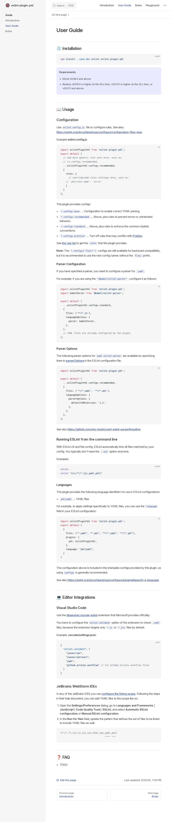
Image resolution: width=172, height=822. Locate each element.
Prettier (137, 236)
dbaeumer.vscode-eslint (82, 615)
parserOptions (75, 360)
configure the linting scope (118, 693)
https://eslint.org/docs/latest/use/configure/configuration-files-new (99, 132)
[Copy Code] (156, 59)
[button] (22, 15)
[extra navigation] (165, 5)
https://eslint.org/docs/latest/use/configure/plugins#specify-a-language (113, 580)
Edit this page (68, 780)
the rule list (69, 243)
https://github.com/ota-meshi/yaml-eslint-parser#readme (104, 429)
